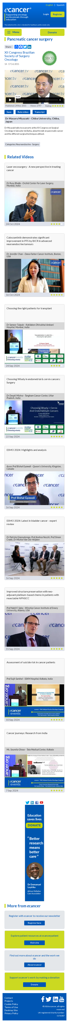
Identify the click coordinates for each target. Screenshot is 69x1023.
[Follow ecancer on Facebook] (43, 999)
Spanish (61, 5)
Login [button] (46, 14)
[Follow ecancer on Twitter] (48, 999)
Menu (15, 31)
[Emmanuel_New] (34, 852)
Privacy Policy (11, 1013)
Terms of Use (11, 1007)
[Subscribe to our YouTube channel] (41, 802)
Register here (34, 923)
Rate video (23, 112)
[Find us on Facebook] (37, 802)
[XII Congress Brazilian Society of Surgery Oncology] (49, 58)
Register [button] (57, 14)
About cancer (35, 964)
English (49, 5)
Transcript (39, 112)
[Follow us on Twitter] (28, 802)
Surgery (35, 144)
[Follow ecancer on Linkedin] (55, 999)
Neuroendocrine (23, 144)
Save (9, 112)
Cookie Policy (11, 1004)
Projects (8, 1001)
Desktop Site (11, 1010)
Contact (8, 997)
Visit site (34, 942)
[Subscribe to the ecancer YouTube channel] (62, 999)
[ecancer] (18, 9)
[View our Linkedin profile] (32, 802)
